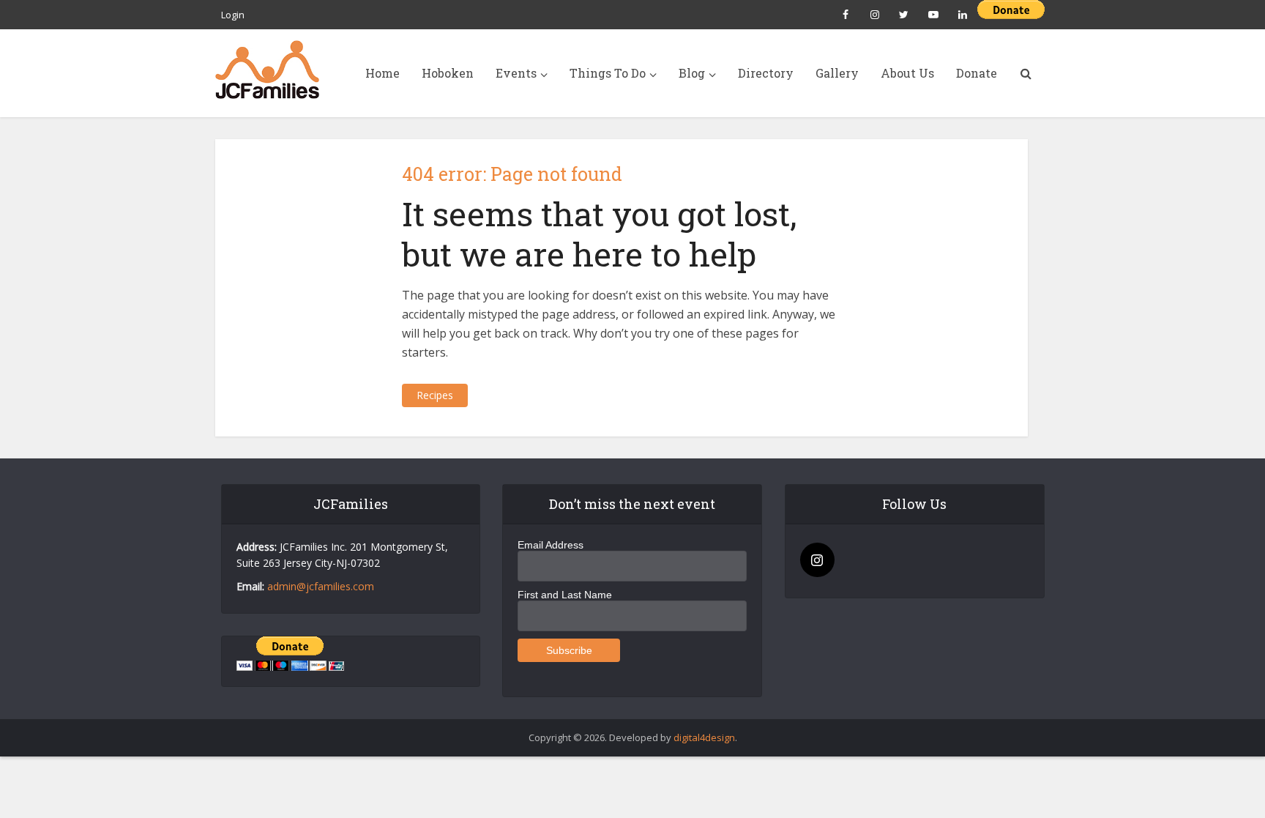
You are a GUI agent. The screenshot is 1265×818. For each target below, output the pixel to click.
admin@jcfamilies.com (320, 586)
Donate (976, 73)
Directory (766, 73)
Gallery (837, 73)
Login (233, 14)
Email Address (550, 545)
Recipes (435, 395)
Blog (692, 73)
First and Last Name (565, 595)
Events (516, 73)
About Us (907, 73)
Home (382, 73)
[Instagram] (817, 560)
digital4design (704, 737)
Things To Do (608, 73)
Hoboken (448, 73)
